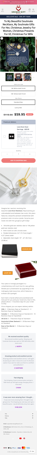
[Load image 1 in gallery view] (10, 77)
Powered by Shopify (25, 451)
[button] (2, 9)
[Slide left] (3, 77)
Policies (7, 416)
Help (6, 418)
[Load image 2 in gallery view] (18, 77)
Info (6, 413)
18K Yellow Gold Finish (18, 94)
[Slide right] (34, 77)
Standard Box (18, 102)
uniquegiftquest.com (15, 451)
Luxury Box (18, 107)
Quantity (18, 150)
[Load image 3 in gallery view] (27, 77)
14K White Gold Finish (18, 88)
